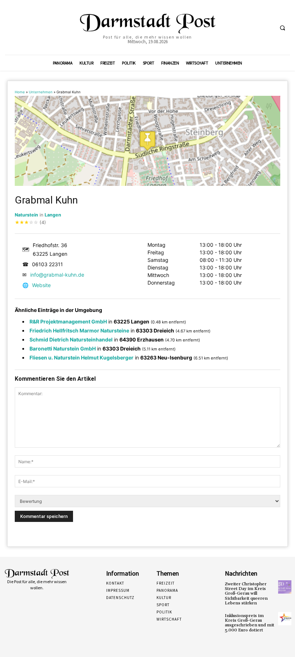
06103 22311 (47, 264)
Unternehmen (41, 92)
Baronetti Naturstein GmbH (63, 348)
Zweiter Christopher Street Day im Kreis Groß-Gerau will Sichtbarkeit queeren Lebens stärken (246, 593)
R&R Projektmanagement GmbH (68, 321)
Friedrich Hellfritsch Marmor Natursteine (79, 330)
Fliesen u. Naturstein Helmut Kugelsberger (81, 357)
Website (41, 285)
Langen (53, 215)
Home (20, 92)
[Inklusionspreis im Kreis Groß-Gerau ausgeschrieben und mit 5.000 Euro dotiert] (284, 618)
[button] (282, 28)
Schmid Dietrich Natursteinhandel (71, 339)
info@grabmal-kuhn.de (57, 275)
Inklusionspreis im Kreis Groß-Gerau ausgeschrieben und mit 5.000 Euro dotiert (249, 623)
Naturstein (26, 215)
